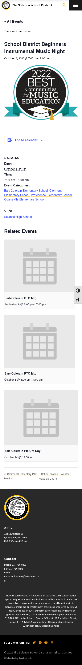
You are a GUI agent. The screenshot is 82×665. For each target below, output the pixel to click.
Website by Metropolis (18, 658)
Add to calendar (26, 140)
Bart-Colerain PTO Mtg (20, 298)
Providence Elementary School (51, 195)
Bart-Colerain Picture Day (22, 451)
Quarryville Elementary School (24, 199)
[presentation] (39, 266)
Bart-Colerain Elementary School (26, 190)
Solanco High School (18, 217)
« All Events (13, 21)
